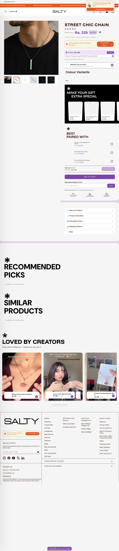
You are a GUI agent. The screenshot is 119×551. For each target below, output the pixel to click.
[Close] (113, 2)
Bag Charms (48, 434)
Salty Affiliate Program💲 (86, 424)
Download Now (104, 44)
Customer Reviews (69, 427)
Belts (46, 450)
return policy (79, 190)
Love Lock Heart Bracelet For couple (82, 143)
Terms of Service (105, 428)
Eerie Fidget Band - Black (81, 151)
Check (111, 186)
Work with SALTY (106, 453)
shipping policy (89, 190)
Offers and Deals (69, 424)
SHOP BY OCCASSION (53, 466)
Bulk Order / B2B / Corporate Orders (106, 437)
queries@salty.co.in (9, 473)
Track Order (104, 450)
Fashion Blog (85, 429)
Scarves (47, 437)
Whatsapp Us (7, 476)
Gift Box (47, 428)
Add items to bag (108, 169)
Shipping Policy (105, 444)
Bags (46, 444)
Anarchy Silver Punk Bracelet (82, 160)
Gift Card (47, 456)
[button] (71, 29)
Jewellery (47, 422)
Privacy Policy (104, 425)
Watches (47, 440)
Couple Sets (48, 425)
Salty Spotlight (86, 432)
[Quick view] (36, 396)
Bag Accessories (50, 447)
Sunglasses (48, 431)
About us (103, 422)
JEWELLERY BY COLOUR (54, 461)
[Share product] (99, 32)
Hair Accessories (50, 453)
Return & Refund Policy (105, 432)
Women (12, 11)
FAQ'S (102, 441)
